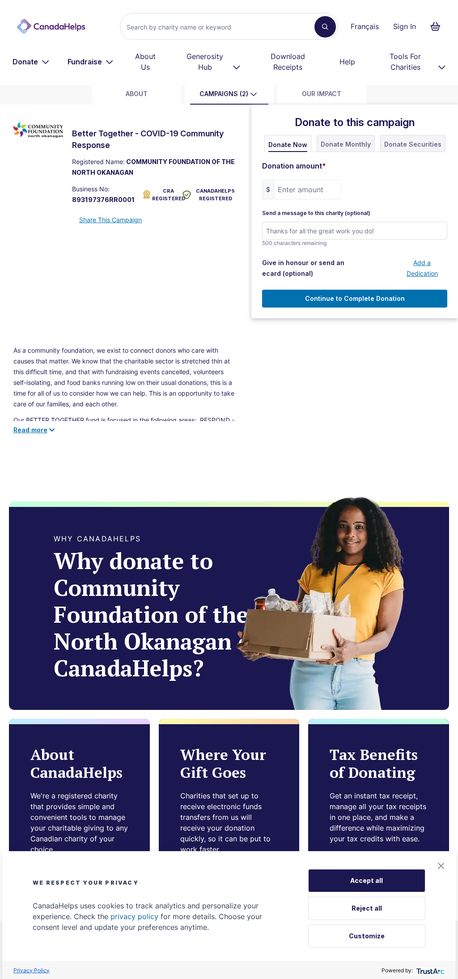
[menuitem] (31, 62)
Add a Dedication (422, 268)
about (137, 93)
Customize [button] (367, 936)
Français (365, 26)
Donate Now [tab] (287, 144)
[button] (441, 866)
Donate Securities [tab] (412, 144)
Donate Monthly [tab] (346, 144)
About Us (145, 62)
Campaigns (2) (223, 93)
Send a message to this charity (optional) (316, 213)
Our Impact (321, 93)
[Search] (325, 27)
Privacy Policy (31, 970)
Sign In (404, 26)
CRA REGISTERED (165, 195)
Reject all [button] (367, 908)
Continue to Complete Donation (355, 298)
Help (347, 61)
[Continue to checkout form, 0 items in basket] (438, 26)
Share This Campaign (110, 220)
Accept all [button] (366, 880)
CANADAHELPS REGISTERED (215, 195)
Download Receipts (288, 62)
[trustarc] (429, 970)
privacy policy (134, 916)
